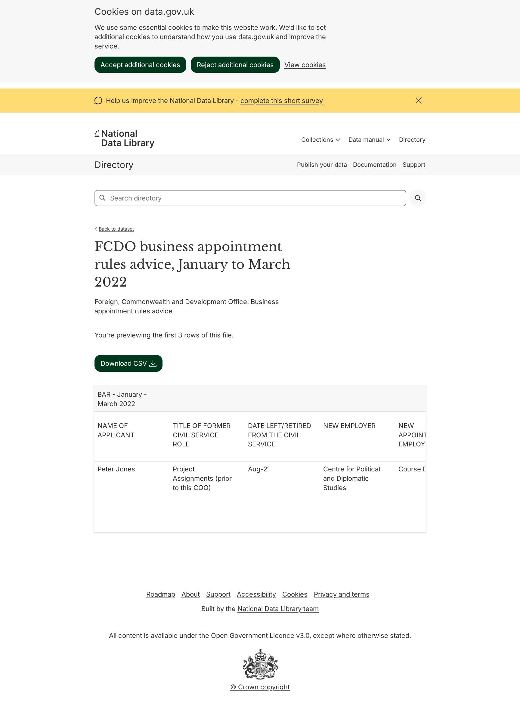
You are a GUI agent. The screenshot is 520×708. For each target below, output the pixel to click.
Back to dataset (116, 229)
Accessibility (256, 594)
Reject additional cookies (235, 65)
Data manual (366, 139)
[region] (260, 460)
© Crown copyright (260, 687)
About (190, 594)
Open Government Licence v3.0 (260, 635)
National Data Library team (278, 609)
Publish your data (322, 164)
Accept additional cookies (140, 65)
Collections (317, 139)
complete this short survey (281, 100)
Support (414, 164)
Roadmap (160, 594)
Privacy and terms (342, 594)
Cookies (295, 594)
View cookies (305, 65)
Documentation (375, 164)
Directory (412, 139)
